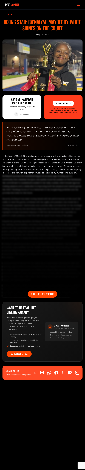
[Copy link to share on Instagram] (77, 373)
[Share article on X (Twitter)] (63, 372)
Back (10, 14)
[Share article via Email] (42, 372)
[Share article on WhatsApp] (49, 373)
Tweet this (74, 145)
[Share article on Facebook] (56, 373)
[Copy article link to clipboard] (35, 372)
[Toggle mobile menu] (78, 4)
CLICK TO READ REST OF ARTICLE (42, 294)
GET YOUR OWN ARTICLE (19, 354)
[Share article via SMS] (70, 373)
